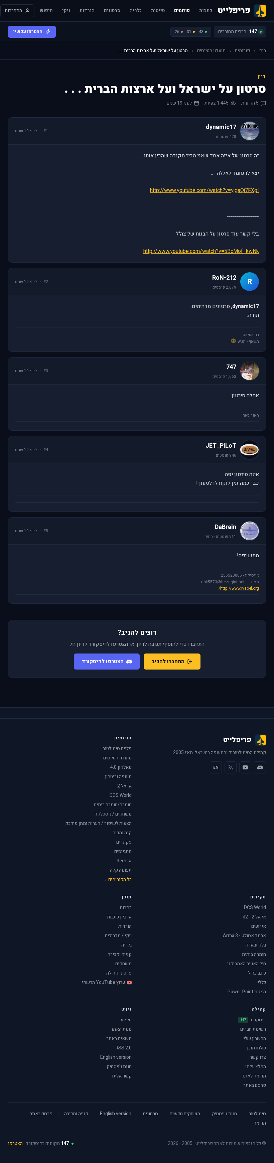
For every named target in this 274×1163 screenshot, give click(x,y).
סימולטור (257, 1114)
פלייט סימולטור (117, 748)
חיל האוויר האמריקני (246, 963)
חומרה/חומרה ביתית (113, 804)
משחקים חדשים (185, 1114)
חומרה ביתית (254, 954)
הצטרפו (15, 1143)
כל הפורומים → (117, 879)
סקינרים (124, 842)
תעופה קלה (121, 870)
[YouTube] (245, 767)
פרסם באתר (254, 1085)
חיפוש (46, 10)
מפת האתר (121, 1029)
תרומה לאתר (254, 1075)
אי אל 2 (124, 785)
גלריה (136, 10)
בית (262, 50)
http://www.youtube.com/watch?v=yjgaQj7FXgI (204, 190)
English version (116, 1057)
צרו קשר (258, 1057)
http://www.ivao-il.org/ (239, 588)
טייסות (158, 10)
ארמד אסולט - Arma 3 (244, 935)
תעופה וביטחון (118, 776)
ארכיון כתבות (119, 916)
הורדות (87, 10)
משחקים (123, 963)
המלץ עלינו (255, 1066)
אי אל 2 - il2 (254, 916)
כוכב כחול (257, 973)
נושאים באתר (119, 1038)
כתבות (205, 10)
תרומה (260, 1123)
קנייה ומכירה (120, 954)
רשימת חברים (253, 1029)
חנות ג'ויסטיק (119, 1066)
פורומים (182, 10)
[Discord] (260, 767)
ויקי (66, 10)
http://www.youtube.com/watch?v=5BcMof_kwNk (201, 251)
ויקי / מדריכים (118, 935)
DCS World (121, 795)
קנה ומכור (122, 832)
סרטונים (112, 10)
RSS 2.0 (124, 1047)
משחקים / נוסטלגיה (113, 814)
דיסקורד (253, 1020)
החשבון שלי (255, 1038)
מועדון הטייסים (211, 50)
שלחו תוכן (256, 1047)
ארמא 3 (124, 860)
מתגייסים (123, 851)
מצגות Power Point (247, 991)
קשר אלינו (122, 1075)
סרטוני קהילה (119, 973)
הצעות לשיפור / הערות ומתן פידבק (98, 823)
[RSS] (231, 767)
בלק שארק (255, 945)
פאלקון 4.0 (121, 767)
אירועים (258, 926)
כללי (262, 982)
